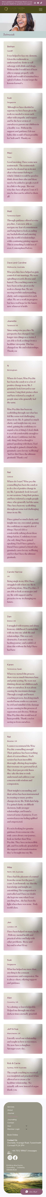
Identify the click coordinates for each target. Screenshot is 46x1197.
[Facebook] (38, 3)
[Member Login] (26, 1129)
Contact (10, 1123)
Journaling (12, 1119)
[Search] (17, 9)
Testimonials (12, 1116)
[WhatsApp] (9, 1152)
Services (10, 1107)
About (10, 1110)
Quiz (9, 1126)
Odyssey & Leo (11, 1169)
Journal (10, 1113)
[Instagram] (35, 3)
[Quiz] (26, 1125)
